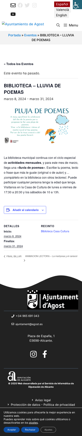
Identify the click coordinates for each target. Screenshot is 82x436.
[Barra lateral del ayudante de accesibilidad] (77, 4)
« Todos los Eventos (18, 64)
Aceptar (11, 429)
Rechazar (30, 429)
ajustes (33, 422)
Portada (14, 35)
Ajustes (48, 429)
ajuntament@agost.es (29, 324)
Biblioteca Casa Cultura (55, 231)
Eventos (30, 35)
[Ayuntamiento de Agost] (23, 25)
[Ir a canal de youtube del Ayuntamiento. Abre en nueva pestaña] (13, 14)
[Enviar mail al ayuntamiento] (13, 5)
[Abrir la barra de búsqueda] (58, 25)
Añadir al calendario (26, 210)
